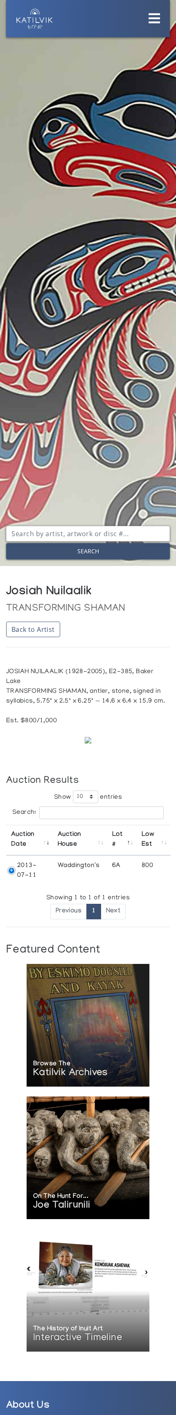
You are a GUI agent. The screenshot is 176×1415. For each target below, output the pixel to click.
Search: (24, 812)
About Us (28, 1406)
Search (88, 551)
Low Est (148, 840)
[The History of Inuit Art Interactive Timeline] (88, 1291)
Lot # (117, 840)
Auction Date (22, 840)
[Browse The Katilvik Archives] (88, 1026)
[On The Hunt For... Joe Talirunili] (88, 1158)
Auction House (69, 840)
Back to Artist (33, 629)
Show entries (88, 797)
